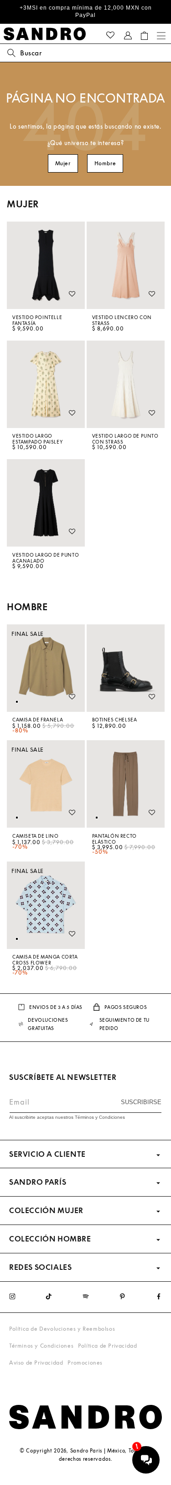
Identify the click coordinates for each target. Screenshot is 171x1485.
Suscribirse (141, 1102)
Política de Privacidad (107, 1345)
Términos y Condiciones (41, 1345)
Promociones (85, 1362)
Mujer (63, 163)
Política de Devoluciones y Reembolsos (62, 1328)
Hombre (105, 163)
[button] (144, 36)
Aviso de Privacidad (36, 1362)
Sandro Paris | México (97, 1450)
